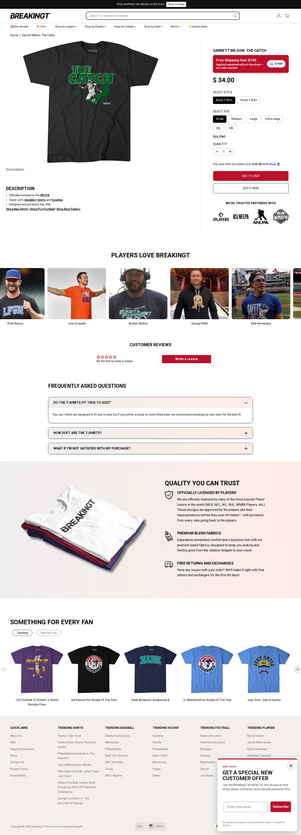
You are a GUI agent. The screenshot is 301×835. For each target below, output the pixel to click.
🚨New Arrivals (19, 26)
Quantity (220, 144)
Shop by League (65, 26)
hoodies (57, 200)
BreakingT (37, 826)
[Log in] (279, 15)
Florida (157, 742)
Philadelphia (113, 749)
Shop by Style (152, 26)
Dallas (156, 775)
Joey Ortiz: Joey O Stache (264, 700)
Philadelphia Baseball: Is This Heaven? (76, 756)
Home (14, 35)
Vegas (157, 769)
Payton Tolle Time (69, 735)
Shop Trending (176, 4)
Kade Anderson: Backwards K (150, 700)
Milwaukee (112, 742)
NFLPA (44, 195)
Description (15, 169)
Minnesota (159, 762)
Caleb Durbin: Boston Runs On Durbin (77, 744)
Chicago (205, 755)
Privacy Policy (19, 769)
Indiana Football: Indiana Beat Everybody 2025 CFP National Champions (76, 787)
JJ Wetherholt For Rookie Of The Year (207, 700)
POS (46, 826)
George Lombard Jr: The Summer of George (73, 801)
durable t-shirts (35, 200)
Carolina (158, 735)
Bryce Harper (255, 735)
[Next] (297, 669)
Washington (207, 762)
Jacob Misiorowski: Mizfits (75, 764)
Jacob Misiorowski (259, 742)
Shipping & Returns (22, 749)
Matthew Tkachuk (259, 755)
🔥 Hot (40, 26)
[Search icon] (235, 16)
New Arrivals (49, 632)
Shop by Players (94, 26)
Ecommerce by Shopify (69, 826)
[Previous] (3, 669)
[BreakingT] (30, 16)
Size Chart (219, 136)
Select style (222, 92)
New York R (160, 755)
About (175, 26)
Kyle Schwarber (257, 749)
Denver (204, 769)
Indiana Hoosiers (210, 735)
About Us (16, 735)
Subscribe (281, 806)
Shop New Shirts (17, 209)
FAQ (13, 742)
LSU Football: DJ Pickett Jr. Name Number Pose (37, 702)
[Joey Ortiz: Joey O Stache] (264, 669)
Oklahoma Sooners (117, 735)
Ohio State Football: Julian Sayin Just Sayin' (78, 774)
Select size (221, 111)
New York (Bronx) (116, 755)
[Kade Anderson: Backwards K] (150, 669)
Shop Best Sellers (68, 209)
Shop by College (124, 26)
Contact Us (17, 762)
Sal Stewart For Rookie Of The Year (94, 700)
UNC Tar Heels (114, 762)
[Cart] (287, 15)
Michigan (206, 749)
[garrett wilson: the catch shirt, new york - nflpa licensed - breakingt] (91, 101)
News (13, 755)
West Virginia (113, 775)
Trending (22, 632)
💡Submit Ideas (197, 26)
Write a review (186, 359)
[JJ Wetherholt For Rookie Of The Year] (207, 669)
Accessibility (18, 775)
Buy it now (251, 188)
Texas (109, 769)
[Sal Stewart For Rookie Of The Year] (94, 669)
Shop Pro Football (42, 209)
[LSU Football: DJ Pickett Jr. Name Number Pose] (37, 669)
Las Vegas (206, 775)
